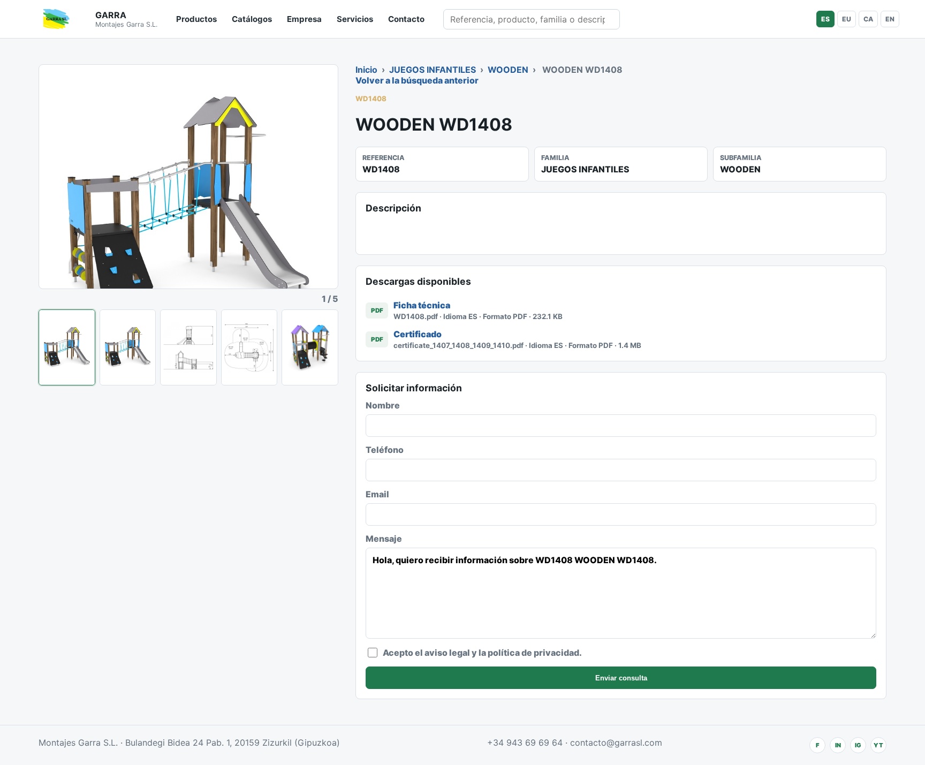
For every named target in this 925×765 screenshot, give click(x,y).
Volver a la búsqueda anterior (417, 80)
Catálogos (252, 19)
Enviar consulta (621, 678)
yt (878, 745)
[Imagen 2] (128, 347)
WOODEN (508, 69)
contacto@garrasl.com (616, 742)
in (838, 745)
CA (868, 19)
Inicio (366, 69)
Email (377, 494)
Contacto (406, 19)
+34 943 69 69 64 (525, 742)
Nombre (383, 405)
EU (846, 19)
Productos (196, 19)
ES (825, 19)
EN (889, 19)
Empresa (304, 19)
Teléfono (385, 449)
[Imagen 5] (310, 347)
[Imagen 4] (249, 347)
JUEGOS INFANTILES (432, 69)
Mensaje (384, 538)
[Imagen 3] (188, 347)
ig (858, 745)
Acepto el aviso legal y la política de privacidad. (482, 652)
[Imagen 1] (67, 347)
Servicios (355, 19)
